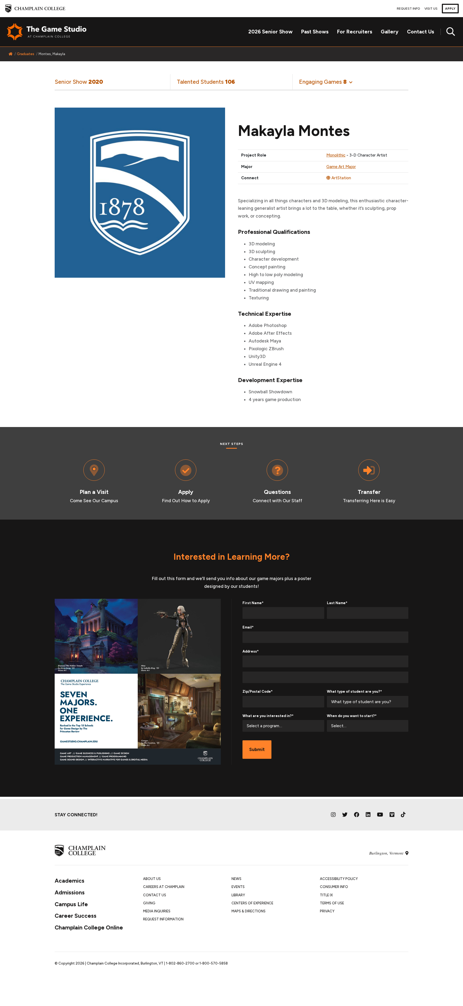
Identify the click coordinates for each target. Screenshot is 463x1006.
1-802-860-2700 (180, 963)
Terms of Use (332, 903)
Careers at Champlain (163, 887)
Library (238, 895)
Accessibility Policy (339, 879)
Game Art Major (341, 166)
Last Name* (337, 603)
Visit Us (431, 8)
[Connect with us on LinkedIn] (368, 814)
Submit (257, 749)
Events (238, 887)
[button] (325, 81)
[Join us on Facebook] (356, 814)
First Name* (252, 603)
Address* (250, 651)
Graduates (25, 54)
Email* (247, 627)
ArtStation (340, 178)
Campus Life (71, 904)
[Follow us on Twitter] (345, 814)
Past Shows (314, 32)
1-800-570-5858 (213, 963)
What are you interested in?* (267, 716)
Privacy (327, 911)
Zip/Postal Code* (257, 691)
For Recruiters (354, 32)
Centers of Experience (252, 903)
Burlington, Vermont (386, 853)
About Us (152, 879)
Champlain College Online (89, 927)
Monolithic (335, 155)
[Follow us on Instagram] (333, 814)
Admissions (70, 892)
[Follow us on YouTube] (380, 814)
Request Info (408, 8)
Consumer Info (334, 887)
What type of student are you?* (354, 691)
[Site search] (448, 32)
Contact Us (420, 32)
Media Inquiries (156, 911)
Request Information (163, 919)
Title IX (326, 895)
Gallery (389, 32)
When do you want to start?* (351, 716)
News (236, 879)
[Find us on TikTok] (403, 814)
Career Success (75, 915)
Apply (450, 8)
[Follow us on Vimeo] (392, 814)
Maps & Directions (249, 911)
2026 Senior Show (270, 32)
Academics (69, 880)
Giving (149, 903)
